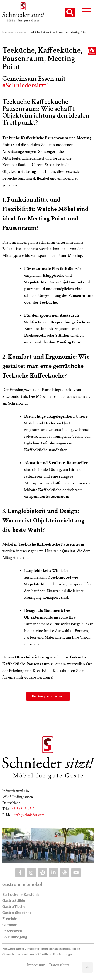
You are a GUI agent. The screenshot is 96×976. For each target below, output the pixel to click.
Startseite (7, 32)
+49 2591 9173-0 (22, 808)
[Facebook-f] (20, 872)
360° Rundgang (14, 936)
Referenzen (21, 32)
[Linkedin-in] (53, 872)
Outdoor (9, 924)
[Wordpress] (64, 872)
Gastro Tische (13, 906)
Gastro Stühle (13, 900)
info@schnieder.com (29, 814)
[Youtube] (76, 872)
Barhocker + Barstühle (21, 894)
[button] (70, 12)
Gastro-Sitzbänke (17, 912)
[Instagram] (31, 872)
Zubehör (9, 918)
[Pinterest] (42, 872)
